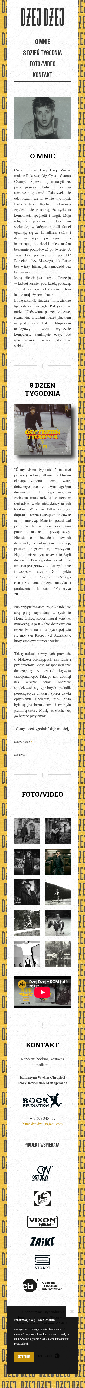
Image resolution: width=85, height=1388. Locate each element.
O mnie (42, 42)
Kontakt (42, 75)
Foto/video (42, 64)
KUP (33, 741)
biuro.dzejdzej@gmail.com (42, 1123)
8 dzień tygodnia (42, 53)
